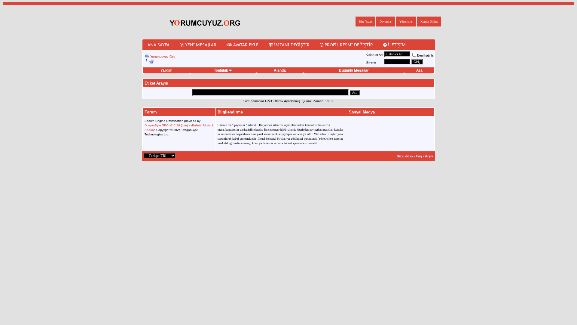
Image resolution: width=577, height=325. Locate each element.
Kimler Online (429, 21)
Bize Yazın (365, 21)
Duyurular (386, 21)
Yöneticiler (406, 21)
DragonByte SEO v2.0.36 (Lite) (166, 125)
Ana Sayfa (158, 45)
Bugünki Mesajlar (354, 70)
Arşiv (429, 156)
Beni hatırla (425, 55)
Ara (419, 70)
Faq (419, 156)
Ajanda (280, 70)
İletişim (396, 45)
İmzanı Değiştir (291, 45)
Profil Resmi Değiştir (348, 45)
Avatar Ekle (245, 45)
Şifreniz (371, 62)
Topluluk (221, 70)
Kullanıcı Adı (374, 55)
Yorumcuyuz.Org (162, 56)
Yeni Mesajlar (200, 45)
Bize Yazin (405, 156)
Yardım (166, 70)
